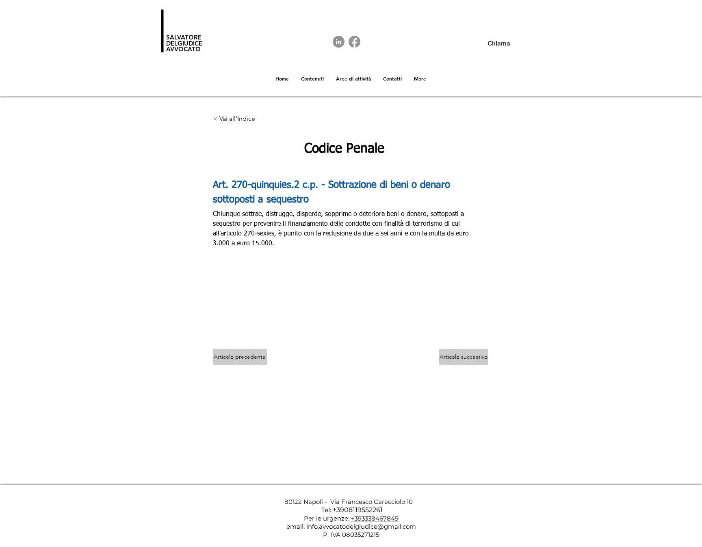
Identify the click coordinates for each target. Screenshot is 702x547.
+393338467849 (375, 518)
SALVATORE (183, 37)
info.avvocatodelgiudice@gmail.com (361, 526)
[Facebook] (354, 42)
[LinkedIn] (338, 42)
